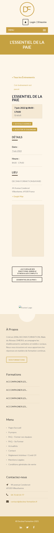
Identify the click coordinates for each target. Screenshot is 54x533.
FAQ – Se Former (15, 441)
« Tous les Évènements (23, 77)
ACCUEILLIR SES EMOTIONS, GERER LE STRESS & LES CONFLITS (27, 271)
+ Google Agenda (22, 124)
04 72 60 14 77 (17, 495)
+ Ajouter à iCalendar (24, 129)
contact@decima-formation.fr (24, 501)
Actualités (13, 446)
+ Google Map (17, 196)
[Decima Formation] (27, 9)
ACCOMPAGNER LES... (16, 381)
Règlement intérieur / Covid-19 (22, 455)
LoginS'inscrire (38, 22)
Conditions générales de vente (22, 464)
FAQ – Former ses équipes (20, 437)
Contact (12, 450)
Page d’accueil (14, 427)
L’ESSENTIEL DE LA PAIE (26, 280)
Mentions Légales (16, 460)
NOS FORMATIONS (17, 360)
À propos (12, 432)
